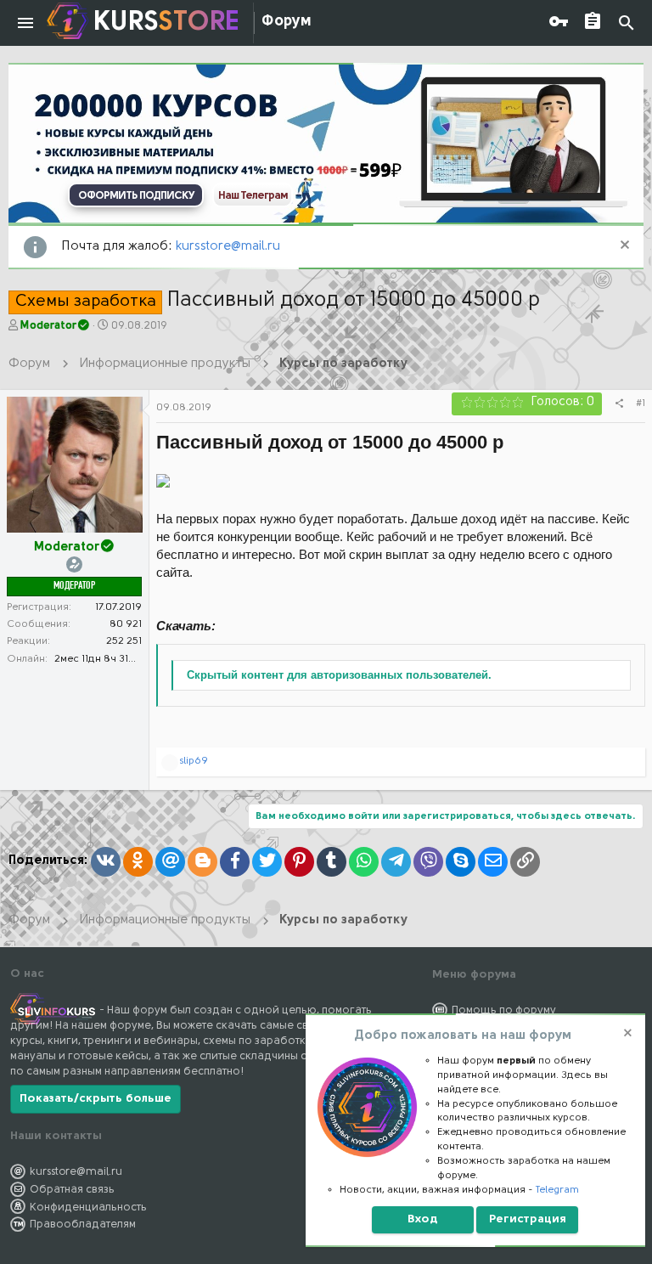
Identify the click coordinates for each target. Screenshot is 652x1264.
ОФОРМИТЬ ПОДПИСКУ (136, 195)
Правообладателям (83, 1224)
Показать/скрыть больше (95, 1098)
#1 (640, 403)
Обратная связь (72, 1189)
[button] (25, 23)
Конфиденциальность (88, 1207)
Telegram (557, 1190)
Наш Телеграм (253, 195)
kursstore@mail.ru (228, 246)
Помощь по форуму (504, 1010)
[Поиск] (627, 23)
